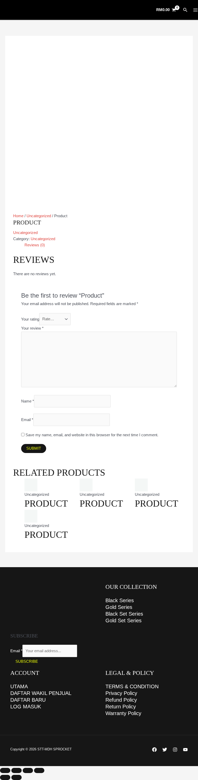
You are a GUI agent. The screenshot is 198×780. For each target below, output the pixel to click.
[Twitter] (164, 749)
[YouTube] (185, 749)
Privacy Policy (121, 693)
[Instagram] (175, 749)
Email (27, 420)
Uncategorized (39, 216)
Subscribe (26, 661)
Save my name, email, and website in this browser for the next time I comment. (92, 435)
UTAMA (19, 686)
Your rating (30, 319)
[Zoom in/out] (5, 770)
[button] (185, 10)
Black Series (119, 600)
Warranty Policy (123, 713)
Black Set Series (124, 614)
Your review (32, 328)
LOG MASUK (25, 706)
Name (27, 401)
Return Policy (120, 706)
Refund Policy (121, 700)
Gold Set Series (123, 620)
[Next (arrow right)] (16, 777)
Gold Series (118, 607)
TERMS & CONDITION (132, 686)
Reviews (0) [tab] (34, 245)
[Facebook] (154, 749)
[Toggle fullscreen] (16, 770)
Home (18, 216)
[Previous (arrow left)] (5, 777)
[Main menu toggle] (195, 10)
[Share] (28, 770)
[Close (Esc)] (39, 770)
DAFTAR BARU (28, 700)
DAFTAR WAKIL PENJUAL (40, 693)
